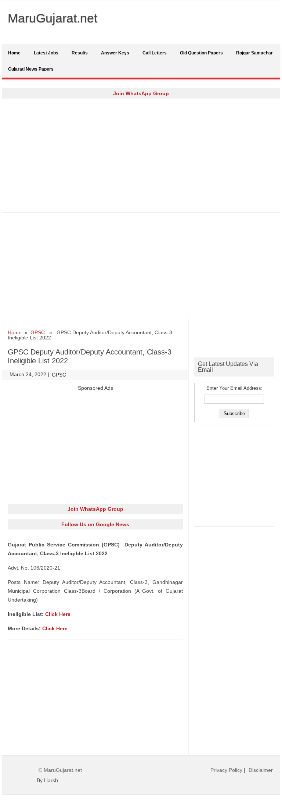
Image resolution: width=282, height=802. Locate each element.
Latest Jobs (46, 53)
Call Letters (154, 53)
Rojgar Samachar (254, 53)
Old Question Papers (201, 53)
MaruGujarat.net (52, 18)
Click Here (57, 614)
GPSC (37, 332)
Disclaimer (261, 770)
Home (14, 53)
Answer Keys (115, 53)
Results (80, 53)
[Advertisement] (141, 155)
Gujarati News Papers (31, 69)
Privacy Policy (226, 770)
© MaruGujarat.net (60, 770)
